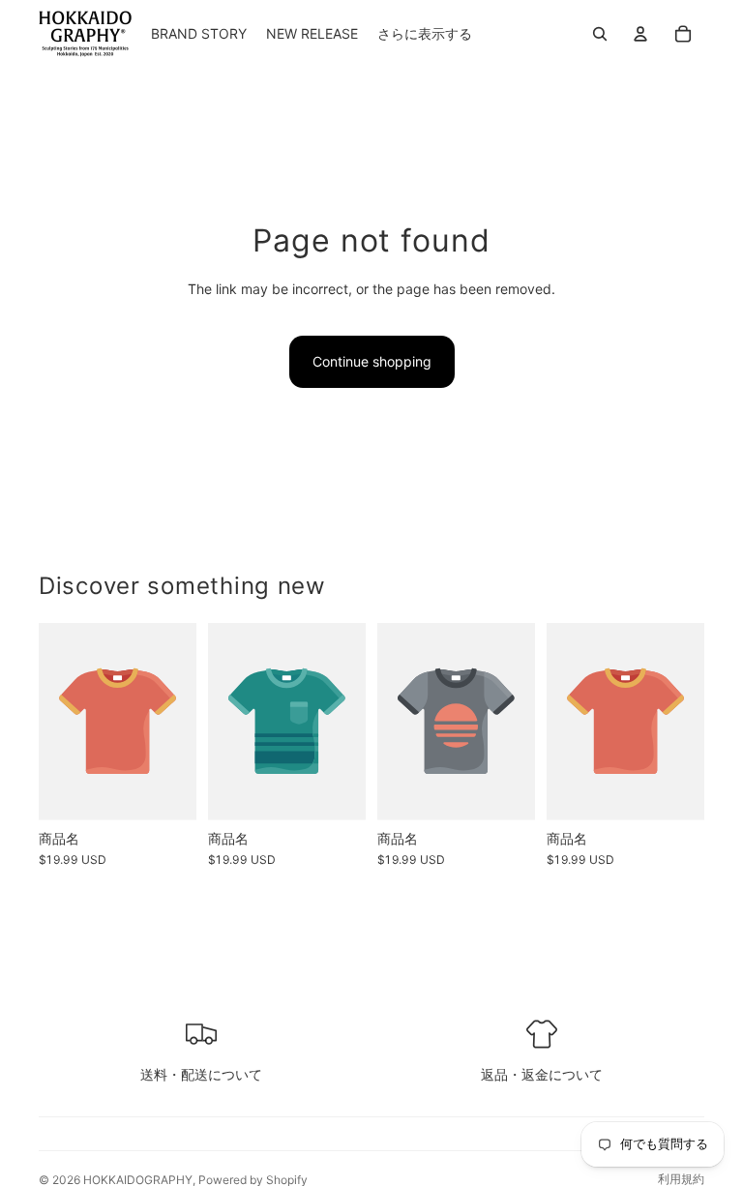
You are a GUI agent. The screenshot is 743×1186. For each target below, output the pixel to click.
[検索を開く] (600, 34)
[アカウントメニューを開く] (640, 34)
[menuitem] (425, 34)
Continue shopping (371, 361)
